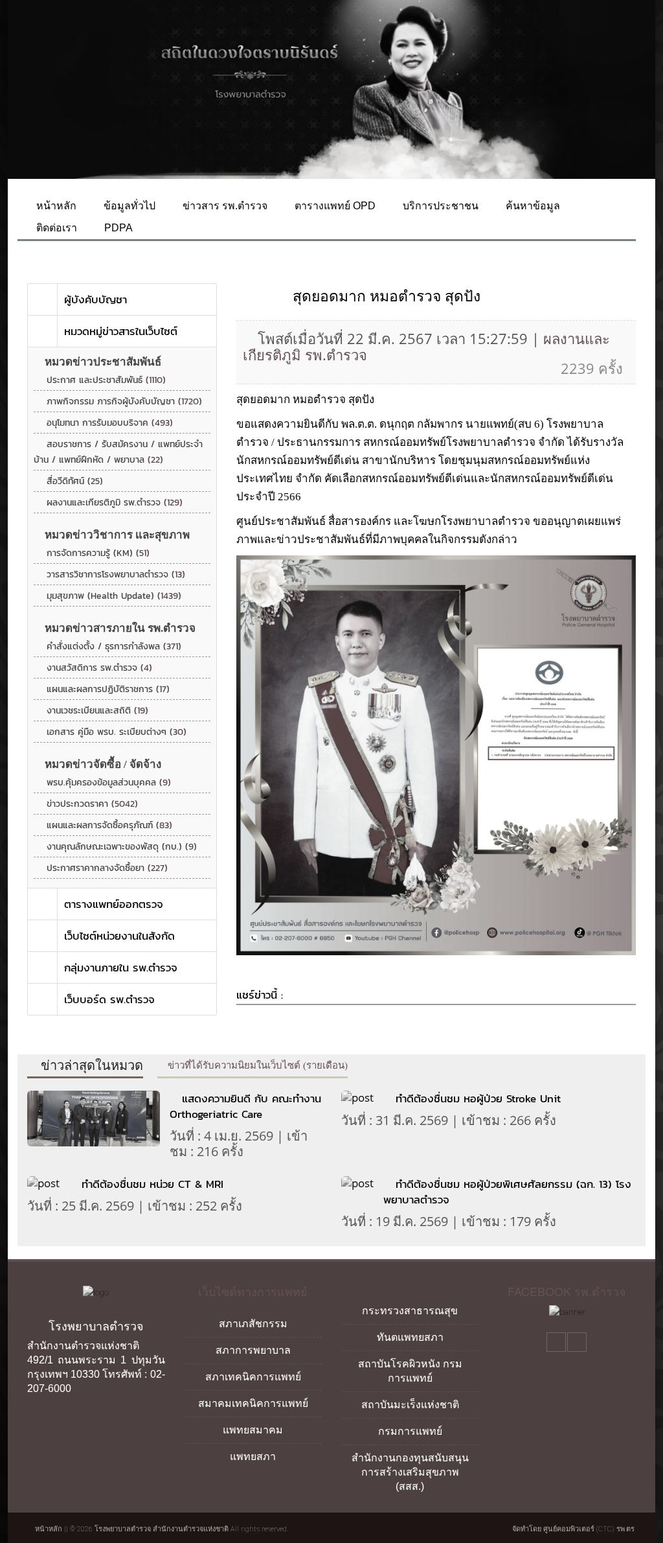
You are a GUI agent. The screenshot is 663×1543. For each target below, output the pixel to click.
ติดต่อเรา (55, 227)
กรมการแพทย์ (410, 1431)
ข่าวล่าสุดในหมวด (90, 1065)
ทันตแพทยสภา (410, 1337)
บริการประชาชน (439, 205)
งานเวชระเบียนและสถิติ (97, 710)
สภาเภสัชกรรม (253, 1323)
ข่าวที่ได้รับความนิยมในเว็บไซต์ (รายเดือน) (256, 1065)
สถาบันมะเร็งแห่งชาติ (410, 1404)
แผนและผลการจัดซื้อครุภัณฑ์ (109, 825)
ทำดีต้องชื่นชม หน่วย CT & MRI (152, 1184)
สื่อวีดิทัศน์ (75, 481)
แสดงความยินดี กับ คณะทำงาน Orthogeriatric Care (245, 1106)
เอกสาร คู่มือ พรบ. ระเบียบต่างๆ (116, 732)
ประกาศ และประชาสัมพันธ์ (106, 380)
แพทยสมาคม (253, 1429)
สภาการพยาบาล (253, 1350)
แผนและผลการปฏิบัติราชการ (108, 689)
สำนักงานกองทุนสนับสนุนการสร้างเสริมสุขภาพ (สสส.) (410, 1472)
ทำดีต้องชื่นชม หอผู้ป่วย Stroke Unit (478, 1098)
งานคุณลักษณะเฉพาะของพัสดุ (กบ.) (122, 846)
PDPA (117, 227)
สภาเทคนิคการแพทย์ (253, 1376)
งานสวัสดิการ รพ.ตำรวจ (99, 668)
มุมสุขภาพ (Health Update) (114, 596)
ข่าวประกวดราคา (92, 804)
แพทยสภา (253, 1456)
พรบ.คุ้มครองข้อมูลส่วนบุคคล (109, 782)
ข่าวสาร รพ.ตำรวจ (223, 205)
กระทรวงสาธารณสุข (410, 1310)
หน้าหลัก (55, 205)
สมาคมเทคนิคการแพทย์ (253, 1403)
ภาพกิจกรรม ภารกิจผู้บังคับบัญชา (124, 401)
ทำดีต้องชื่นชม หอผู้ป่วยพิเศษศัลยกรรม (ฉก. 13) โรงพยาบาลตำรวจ (507, 1192)
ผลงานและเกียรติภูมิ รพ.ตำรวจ (115, 502)
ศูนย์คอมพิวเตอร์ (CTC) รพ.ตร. (589, 1529)
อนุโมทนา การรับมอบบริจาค (110, 423)
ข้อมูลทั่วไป (128, 205)
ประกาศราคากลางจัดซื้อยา (107, 868)
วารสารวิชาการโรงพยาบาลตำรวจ (116, 574)
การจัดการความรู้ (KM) (98, 553)
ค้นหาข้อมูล (531, 205)
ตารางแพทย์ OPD (334, 205)
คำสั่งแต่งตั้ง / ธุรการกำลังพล (114, 646)
